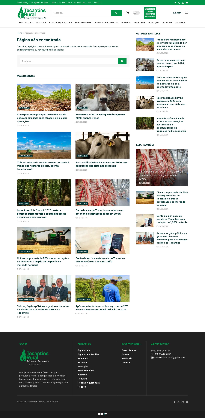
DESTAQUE (82, 156)
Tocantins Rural (31, 402)
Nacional (181, 23)
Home (19, 33)
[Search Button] (116, 13)
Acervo (126, 354)
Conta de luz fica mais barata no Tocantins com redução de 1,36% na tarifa (172, 219)
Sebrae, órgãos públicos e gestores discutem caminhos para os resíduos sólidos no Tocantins (43, 309)
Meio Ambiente (83, 23)
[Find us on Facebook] (175, 3)
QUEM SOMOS (65, 2)
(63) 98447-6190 (162, 354)
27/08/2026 (23, 125)
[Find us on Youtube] (187, 3)
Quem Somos (129, 350)
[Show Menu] (186, 13)
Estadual (167, 23)
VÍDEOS (77, 2)
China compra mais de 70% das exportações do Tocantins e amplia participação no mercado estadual (43, 261)
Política (126, 23)
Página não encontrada (35, 33)
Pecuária (41, 23)
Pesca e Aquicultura (60, 23)
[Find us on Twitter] (179, 3)
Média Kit (127, 358)
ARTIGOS (87, 2)
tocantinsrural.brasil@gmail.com (169, 357)
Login (178, 12)
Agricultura (26, 23)
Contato (126, 362)
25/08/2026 (82, 313)
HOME (55, 2)
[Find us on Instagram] (183, 3)
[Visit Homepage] (31, 12)
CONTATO (97, 2)
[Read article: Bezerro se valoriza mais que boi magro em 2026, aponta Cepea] (102, 97)
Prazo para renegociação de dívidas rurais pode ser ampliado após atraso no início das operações (42, 118)
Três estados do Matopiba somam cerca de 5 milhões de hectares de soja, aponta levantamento (43, 166)
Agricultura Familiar (106, 23)
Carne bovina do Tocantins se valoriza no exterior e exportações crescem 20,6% (161, 175)
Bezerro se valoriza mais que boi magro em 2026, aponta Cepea (171, 63)
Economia (139, 23)
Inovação (153, 23)
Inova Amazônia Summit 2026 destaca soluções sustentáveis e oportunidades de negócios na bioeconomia (41, 214)
